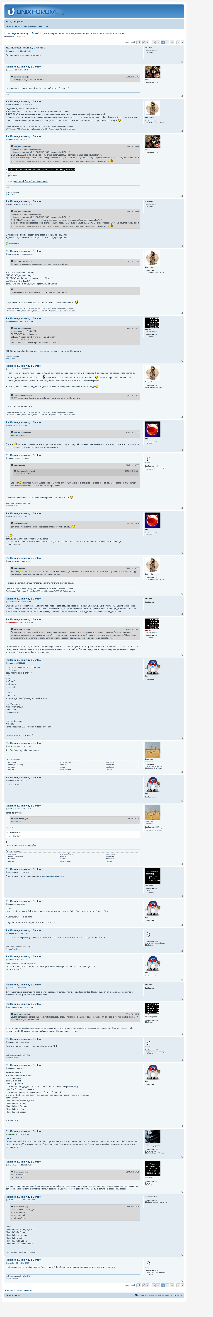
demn (16, 819)
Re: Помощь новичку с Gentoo (25, 47)
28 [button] (172, 42)
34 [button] (178, 42)
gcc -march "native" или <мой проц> (31, 181)
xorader (17, 523)
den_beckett (19, 146)
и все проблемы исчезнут (54, 876)
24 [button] (153, 42)
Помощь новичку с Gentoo (64, 33)
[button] (138, 42)
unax (16, 465)
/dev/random (19, 395)
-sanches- (18, 77)
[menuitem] (9, 22)
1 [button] (147, 42)
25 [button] (158, 42)
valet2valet (18, 261)
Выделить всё (16, 832)
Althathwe (18, 629)
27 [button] (167, 42)
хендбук (32, 845)
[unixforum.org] (36, 11)
